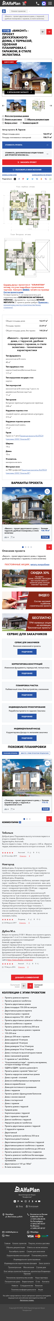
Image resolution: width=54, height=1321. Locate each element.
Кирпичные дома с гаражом (17, 1014)
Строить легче (10, 285)
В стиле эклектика (12, 1167)
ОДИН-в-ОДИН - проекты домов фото (21, 1068)
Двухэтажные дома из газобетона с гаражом (24, 1145)
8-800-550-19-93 (36, 1217)
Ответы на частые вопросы (37, 1247)
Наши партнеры (41, 1278)
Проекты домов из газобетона (18, 1001)
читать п (34, 564)
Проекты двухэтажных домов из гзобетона (23, 1020)
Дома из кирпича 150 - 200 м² (18, 1017)
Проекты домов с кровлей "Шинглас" (21, 1071)
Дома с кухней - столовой (16, 1078)
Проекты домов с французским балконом (23, 1094)
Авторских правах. (27, 1300)
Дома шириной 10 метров (16, 1040)
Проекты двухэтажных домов (18, 1004)
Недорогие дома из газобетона (18, 1123)
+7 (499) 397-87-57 (37, 1228)
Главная (7, 1243)
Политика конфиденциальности (23, 1289)
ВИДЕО (26, 290)
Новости (15, 1285)
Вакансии (39, 1285)
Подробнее (14, 518)
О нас (38, 1281)
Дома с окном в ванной (15, 1097)
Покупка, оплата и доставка (39, 1243)
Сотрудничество (26, 1285)
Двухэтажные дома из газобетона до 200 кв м (25, 1149)
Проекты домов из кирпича (17, 998)
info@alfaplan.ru (11, 1232)
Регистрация (33, 1206)
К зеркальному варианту (18, 92)
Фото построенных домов (17, 116)
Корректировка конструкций (18, 1255)
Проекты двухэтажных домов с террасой (22, 1126)
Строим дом (41, 1267)
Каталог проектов (19, 1243)
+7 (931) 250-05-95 (37, 1219)
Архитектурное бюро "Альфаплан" (27, 1196)
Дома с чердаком (12, 1090)
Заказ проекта (44, 1263)
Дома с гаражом (12, 1103)
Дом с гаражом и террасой (16, 1116)
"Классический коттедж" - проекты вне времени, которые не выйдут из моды (26, 1063)
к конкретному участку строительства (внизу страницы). (26, 304)
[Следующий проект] (30, 986)
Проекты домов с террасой (16, 1107)
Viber (7, 1236)
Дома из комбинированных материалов (22, 1081)
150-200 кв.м (10, 1033)
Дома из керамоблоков (15, 1084)
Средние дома (11, 1110)
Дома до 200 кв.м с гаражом (17, 1037)
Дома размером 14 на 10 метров (19, 1049)
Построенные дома (12, 1281)
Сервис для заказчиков (27, 634)
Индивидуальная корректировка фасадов (20, 1263)
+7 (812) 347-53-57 (37, 1224)
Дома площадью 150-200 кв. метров (21, 1007)
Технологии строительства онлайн (19, 1278)
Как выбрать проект (17, 1251)
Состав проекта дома (13, 292)
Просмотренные (14, 1267)
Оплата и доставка (13, 119)
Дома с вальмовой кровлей (17, 1056)
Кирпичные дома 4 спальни (17, 1139)
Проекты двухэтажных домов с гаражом (22, 1030)
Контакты (45, 1281)
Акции (40, 1289)
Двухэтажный (11, 1133)
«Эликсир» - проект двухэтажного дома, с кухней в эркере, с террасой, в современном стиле (22, 802)
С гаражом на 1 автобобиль (17, 1059)
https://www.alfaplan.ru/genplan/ (20, 960)
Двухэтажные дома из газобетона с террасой (24, 1142)
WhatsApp (34, 1232)
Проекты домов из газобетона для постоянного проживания (25, 1159)
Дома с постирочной (14, 1100)
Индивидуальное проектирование (27, 1259)
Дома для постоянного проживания (20, 1087)
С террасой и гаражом (14, 1129)
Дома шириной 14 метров (16, 1043)
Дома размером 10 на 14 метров (19, 1046)
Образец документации (38, 119)
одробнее (44, 564)
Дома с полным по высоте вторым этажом (23, 1053)
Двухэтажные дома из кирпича (18, 1011)
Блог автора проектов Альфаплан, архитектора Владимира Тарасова (27, 1272)
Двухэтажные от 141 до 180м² (18, 1164)
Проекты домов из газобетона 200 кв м (22, 1027)
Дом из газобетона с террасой (18, 1120)
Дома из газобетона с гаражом (18, 1024)
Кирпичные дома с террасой (17, 1113)
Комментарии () (30, 123)
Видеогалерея (28, 1281)
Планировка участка (39, 1255)
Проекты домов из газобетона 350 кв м (22, 1136)
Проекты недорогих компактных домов (22, 1074)
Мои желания (28, 1267)
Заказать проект (28, 162)
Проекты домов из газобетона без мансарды (24, 1155)
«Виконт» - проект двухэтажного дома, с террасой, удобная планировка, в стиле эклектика (21, 530)
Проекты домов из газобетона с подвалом (23, 1152)
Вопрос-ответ (11, 123)
